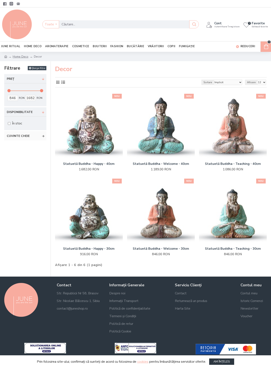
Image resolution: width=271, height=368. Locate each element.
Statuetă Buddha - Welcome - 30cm (161, 249)
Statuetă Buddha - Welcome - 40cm (161, 164)
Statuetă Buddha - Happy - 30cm (89, 249)
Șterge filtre (38, 68)
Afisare (251, 82)
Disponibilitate (20, 112)
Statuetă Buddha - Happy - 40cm (89, 164)
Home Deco (20, 57)
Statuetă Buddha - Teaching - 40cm (233, 164)
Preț (10, 79)
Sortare (207, 82)
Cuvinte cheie (18, 136)
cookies (142, 361)
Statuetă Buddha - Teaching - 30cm (233, 249)
